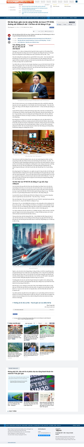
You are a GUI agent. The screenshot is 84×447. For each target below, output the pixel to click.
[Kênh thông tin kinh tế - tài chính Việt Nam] (20, 1)
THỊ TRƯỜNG (57, 17)
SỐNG (61, 17)
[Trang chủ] (4, 17)
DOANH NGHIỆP (24, 17)
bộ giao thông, (25, 318)
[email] (9, 42)
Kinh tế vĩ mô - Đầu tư (28, 27)
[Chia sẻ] (9, 39)
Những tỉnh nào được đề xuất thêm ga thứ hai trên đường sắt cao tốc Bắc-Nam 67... (35, 38)
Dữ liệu (71, 17)
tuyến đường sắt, (47, 318)
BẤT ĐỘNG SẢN (18, 17)
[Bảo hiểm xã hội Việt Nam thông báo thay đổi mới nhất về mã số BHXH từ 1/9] (47, 329)
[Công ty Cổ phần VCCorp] (65, 430)
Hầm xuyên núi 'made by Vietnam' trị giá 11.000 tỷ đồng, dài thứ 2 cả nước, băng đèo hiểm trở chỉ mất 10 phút (15, 354)
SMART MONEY (36, 17)
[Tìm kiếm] (72, 22)
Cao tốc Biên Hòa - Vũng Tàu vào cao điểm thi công (28, 42)
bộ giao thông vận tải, (32, 318)
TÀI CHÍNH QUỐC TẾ (43, 17)
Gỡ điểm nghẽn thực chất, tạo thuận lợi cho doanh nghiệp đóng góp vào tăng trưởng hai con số (31, 354)
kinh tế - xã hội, (21, 319)
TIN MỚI (31, 45)
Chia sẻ (52, 27)
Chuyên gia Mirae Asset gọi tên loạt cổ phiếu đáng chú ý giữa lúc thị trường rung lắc (18, 382)
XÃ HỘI (7, 17)
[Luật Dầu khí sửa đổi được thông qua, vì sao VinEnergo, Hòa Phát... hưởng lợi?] (15, 396)
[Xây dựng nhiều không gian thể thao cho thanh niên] (47, 347)
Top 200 (78, 425)
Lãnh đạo (70, 24)
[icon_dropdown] (76, 2)
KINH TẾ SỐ (52, 17)
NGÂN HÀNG (30, 17)
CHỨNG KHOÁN (12, 17)
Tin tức (65, 24)
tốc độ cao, (20, 318)
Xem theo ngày (28, 323)
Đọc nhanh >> (47, 4)
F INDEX (75, 17)
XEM (52, 323)
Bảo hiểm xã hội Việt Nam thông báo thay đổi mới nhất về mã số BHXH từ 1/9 (47, 336)
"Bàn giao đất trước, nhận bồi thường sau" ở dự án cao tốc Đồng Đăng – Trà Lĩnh (34, 40)
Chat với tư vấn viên (44, 435)
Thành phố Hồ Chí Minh (28, 319)
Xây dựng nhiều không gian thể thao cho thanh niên (46, 353)
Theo (33, 309)
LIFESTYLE (65, 17)
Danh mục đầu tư (13, 9)
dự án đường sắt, (40, 318)
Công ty (59, 24)
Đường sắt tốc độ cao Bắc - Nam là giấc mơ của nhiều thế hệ (32, 303)
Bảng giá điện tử (12, 7)
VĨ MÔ (48, 17)
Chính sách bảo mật (11, 442)
